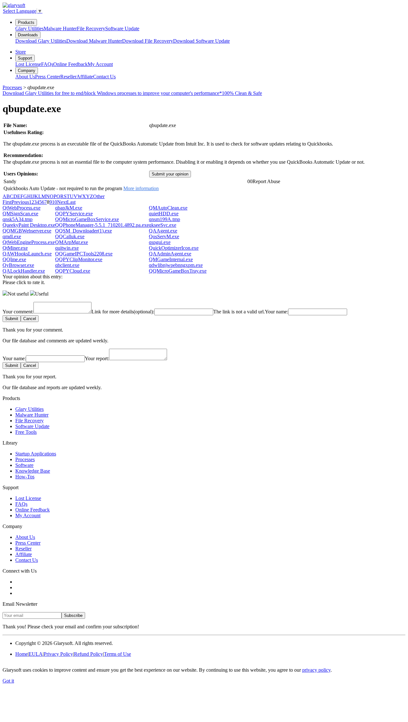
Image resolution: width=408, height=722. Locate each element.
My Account (100, 64)
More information (141, 188)
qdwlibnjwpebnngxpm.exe (176, 265)
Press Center (47, 76)
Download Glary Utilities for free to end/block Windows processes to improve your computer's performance (132, 93)
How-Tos (24, 476)
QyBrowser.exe (18, 265)
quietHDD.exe (163, 213)
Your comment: (18, 311)
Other (99, 196)
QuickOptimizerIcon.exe (174, 248)
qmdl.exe (12, 236)
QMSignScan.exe (20, 213)
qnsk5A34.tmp (18, 219)
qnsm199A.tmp (164, 219)
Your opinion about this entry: (32, 276)
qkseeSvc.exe (162, 225)
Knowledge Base (32, 471)
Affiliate (84, 76)
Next (62, 202)
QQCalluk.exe (69, 236)
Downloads (28, 34)
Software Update (122, 28)
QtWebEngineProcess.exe (29, 242)
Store (20, 51)
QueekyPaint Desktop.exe (29, 225)
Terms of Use (117, 654)
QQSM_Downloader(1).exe (83, 230)
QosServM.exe (164, 236)
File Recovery (91, 28)
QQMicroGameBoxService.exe (87, 219)
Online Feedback (70, 64)
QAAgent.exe (163, 230)
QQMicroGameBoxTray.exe (178, 271)
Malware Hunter (60, 28)
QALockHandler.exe (24, 271)
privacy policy (316, 670)
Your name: (276, 311)
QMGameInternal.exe (171, 259)
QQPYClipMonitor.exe (78, 259)
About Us (25, 76)
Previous (20, 202)
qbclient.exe (67, 265)
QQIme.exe (14, 259)
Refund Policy (88, 654)
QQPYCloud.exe (72, 271)
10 (54, 202)
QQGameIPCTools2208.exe (84, 253)
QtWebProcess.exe (21, 208)
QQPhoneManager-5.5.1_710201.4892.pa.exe (102, 225)
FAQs (47, 64)
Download (40, 41)
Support (25, 58)
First (7, 202)
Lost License (28, 64)
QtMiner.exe (15, 248)
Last (71, 202)
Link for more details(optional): (122, 311)
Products (26, 22)
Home (21, 654)
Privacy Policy (58, 654)
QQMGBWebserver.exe (27, 230)
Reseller (68, 76)
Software (24, 465)
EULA (36, 654)
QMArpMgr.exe (71, 242)
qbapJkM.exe (68, 208)
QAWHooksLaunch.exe (27, 253)
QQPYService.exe (74, 213)
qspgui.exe (160, 242)
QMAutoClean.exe (168, 208)
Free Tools (26, 432)
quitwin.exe (67, 248)
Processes (12, 87)
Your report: (97, 358)
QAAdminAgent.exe (170, 253)
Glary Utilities (29, 28)
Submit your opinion (170, 174)
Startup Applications (35, 453)
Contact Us (104, 76)
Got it (8, 680)
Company (26, 70)
